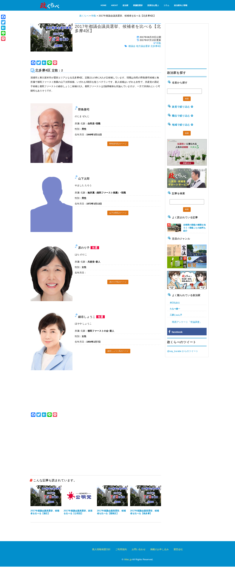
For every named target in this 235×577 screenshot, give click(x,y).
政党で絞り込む (181, 106)
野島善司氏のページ (117, 144)
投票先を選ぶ (153, 5)
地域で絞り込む (181, 124)
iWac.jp (128, 559)
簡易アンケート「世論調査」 (187, 322)
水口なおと (175, 302)
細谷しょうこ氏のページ (117, 351)
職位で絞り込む (181, 115)
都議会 (131, 46)
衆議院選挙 (138, 5)
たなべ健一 (175, 309)
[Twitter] (3, 22)
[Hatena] (3, 28)
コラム (166, 5)
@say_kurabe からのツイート (182, 351)
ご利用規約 (121, 549)
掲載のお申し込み (159, 549)
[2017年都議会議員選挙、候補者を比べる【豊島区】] (112, 495)
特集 (158, 43)
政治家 (125, 5)
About (114, 5)
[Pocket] (3, 38)
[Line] (3, 33)
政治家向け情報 (180, 5)
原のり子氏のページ (117, 282)
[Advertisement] (95, 454)
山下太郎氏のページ (117, 213)
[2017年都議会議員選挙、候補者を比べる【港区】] (45, 495)
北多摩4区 (156, 46)
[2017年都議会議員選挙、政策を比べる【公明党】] (79, 495)
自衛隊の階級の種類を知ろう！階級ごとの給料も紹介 (194, 228)
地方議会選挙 (143, 46)
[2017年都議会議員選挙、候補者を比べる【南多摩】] (145, 495)
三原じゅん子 (176, 315)
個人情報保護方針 (101, 549)
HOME (103, 5)
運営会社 (178, 549)
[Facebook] (3, 17)
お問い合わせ (139, 549)
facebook (176, 332)
